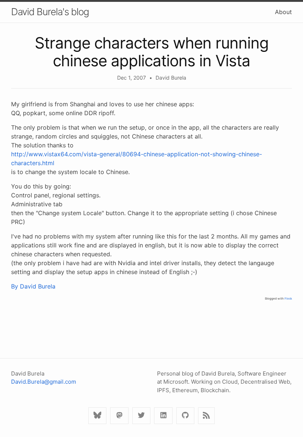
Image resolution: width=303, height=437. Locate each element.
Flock (288, 298)
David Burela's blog (50, 11)
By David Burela (33, 286)
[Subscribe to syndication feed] (206, 415)
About (283, 12)
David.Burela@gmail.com (43, 381)
